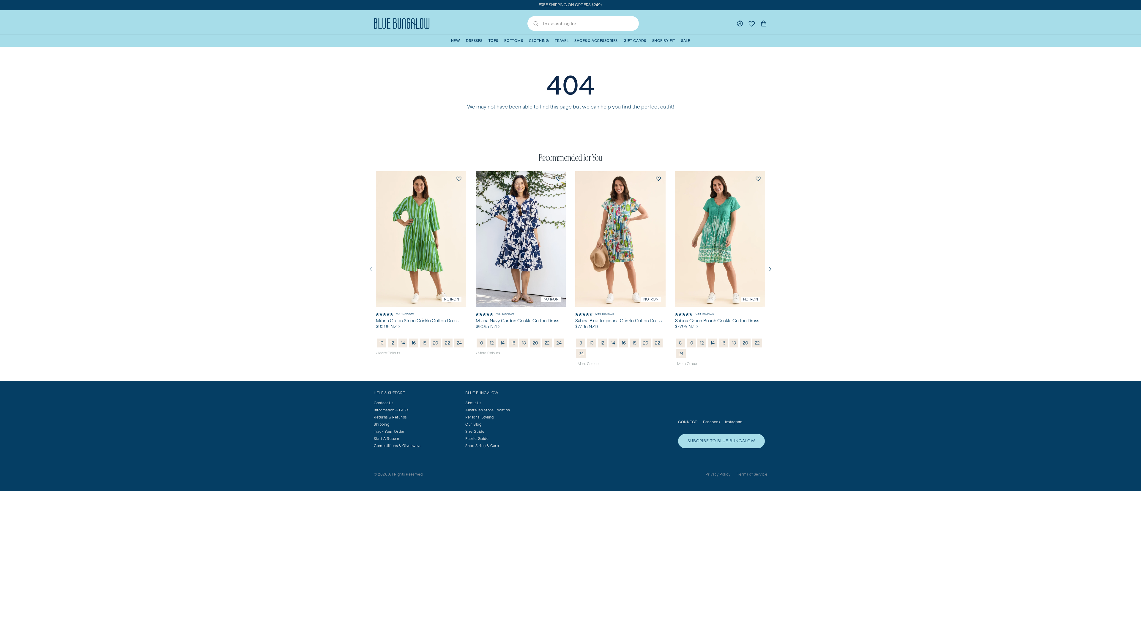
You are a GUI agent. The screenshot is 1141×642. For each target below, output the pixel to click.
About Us (473, 403)
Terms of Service (752, 474)
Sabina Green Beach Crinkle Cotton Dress (717, 320)
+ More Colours (388, 353)
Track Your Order (389, 431)
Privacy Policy (718, 474)
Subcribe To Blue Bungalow (721, 441)
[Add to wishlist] (459, 178)
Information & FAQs (391, 410)
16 (414, 342)
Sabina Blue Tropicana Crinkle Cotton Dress (618, 320)
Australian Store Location (487, 410)
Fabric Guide (476, 438)
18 (424, 342)
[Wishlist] (751, 23)
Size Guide (474, 431)
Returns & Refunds (390, 417)
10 (381, 342)
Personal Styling (479, 417)
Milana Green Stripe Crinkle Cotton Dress (417, 320)
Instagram (734, 422)
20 (436, 342)
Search (533, 24)
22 (447, 342)
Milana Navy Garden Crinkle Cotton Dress (517, 320)
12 (392, 342)
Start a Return (386, 438)
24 (459, 342)
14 (403, 342)
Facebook (711, 422)
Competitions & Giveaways (397, 446)
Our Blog (473, 424)
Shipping (381, 424)
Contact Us (383, 403)
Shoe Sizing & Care (482, 446)
